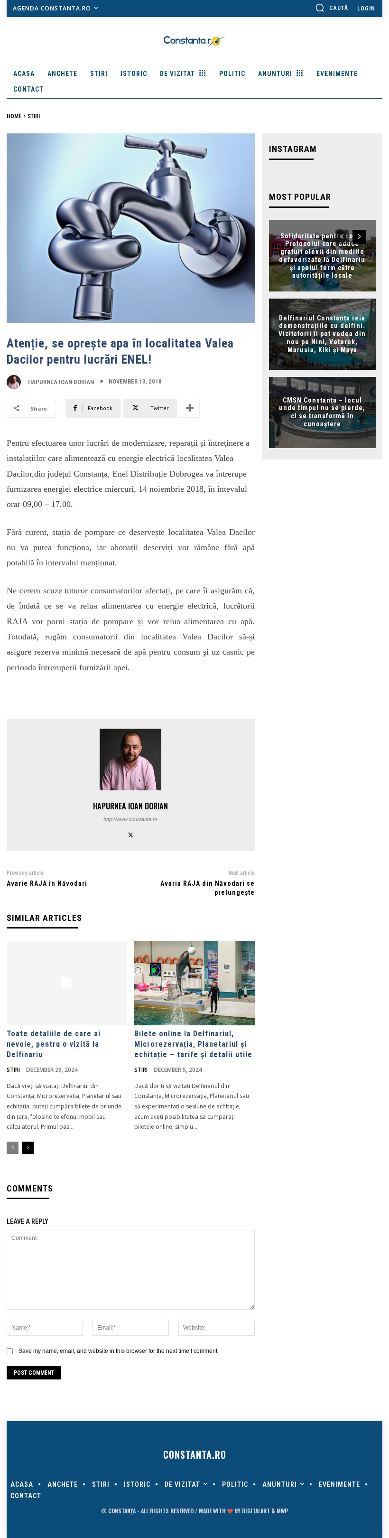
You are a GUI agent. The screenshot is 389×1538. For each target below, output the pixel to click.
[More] (190, 408)
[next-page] (28, 1148)
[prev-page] (13, 1148)
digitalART (256, 1511)
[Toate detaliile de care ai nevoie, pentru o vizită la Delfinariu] (67, 983)
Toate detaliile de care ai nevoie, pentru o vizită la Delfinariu (54, 1044)
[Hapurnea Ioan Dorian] (16, 382)
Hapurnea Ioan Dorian (61, 382)
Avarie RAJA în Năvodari (47, 883)
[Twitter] (130, 834)
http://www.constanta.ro (130, 819)
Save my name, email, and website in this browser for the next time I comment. (119, 1351)
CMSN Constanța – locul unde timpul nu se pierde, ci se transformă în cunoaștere (322, 412)
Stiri (34, 116)
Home (14, 116)
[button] (331, 7)
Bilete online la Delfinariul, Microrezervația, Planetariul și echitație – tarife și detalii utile (193, 1044)
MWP (282, 1511)
